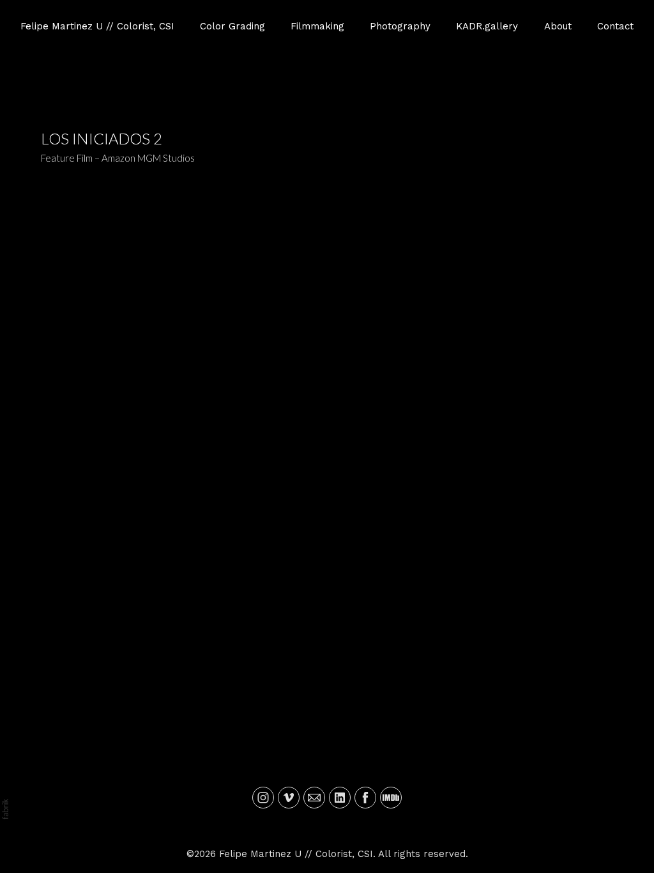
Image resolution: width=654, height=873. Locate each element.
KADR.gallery (487, 26)
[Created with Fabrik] (5, 809)
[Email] (314, 797)
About (558, 26)
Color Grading (232, 26)
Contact (615, 26)
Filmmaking (317, 26)
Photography (400, 26)
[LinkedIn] (340, 797)
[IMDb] (391, 797)
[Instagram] (263, 797)
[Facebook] (365, 797)
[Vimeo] (289, 797)
